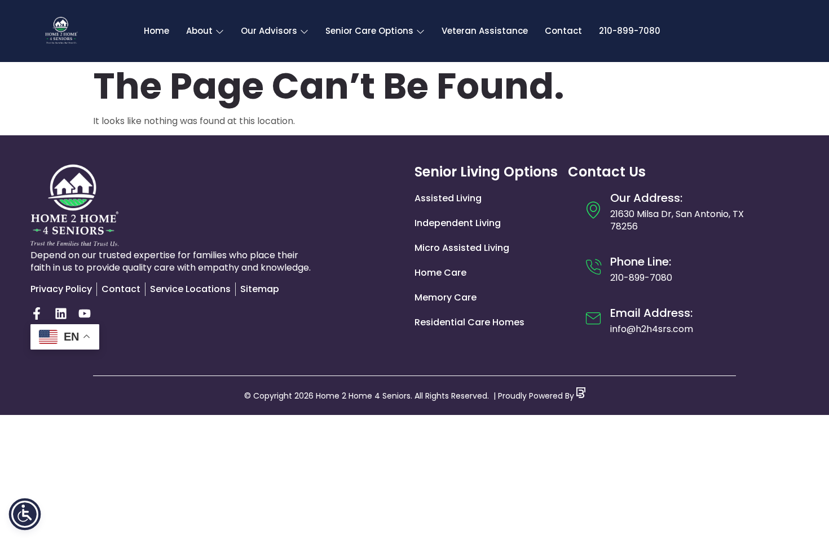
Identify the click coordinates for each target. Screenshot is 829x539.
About (199, 31)
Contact (563, 31)
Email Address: (651, 313)
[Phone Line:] (593, 267)
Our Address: (646, 198)
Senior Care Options (369, 31)
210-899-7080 (629, 31)
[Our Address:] (593, 209)
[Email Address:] (593, 318)
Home (156, 31)
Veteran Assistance (485, 31)
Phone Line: (640, 262)
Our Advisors (269, 31)
